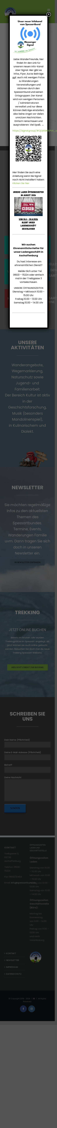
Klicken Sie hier (20, 183)
